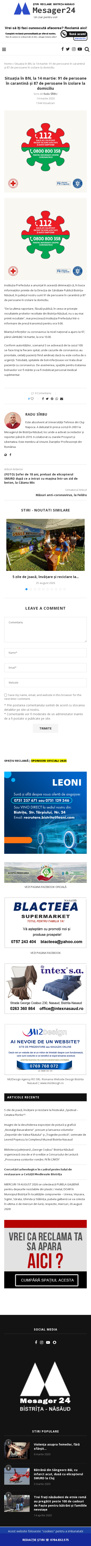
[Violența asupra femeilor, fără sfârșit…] (17, 1450)
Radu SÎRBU (50, 94)
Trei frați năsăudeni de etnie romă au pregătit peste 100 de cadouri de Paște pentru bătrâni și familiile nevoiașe (60, 1503)
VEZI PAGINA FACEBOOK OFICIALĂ (45, 887)
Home (8, 64)
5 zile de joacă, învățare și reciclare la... (45, 576)
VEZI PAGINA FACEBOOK (45, 953)
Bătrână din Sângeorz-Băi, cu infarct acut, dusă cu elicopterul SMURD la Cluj (58, 1474)
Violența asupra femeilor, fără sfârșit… (57, 1446)
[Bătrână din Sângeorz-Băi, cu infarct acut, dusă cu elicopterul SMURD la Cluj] (17, 1476)
